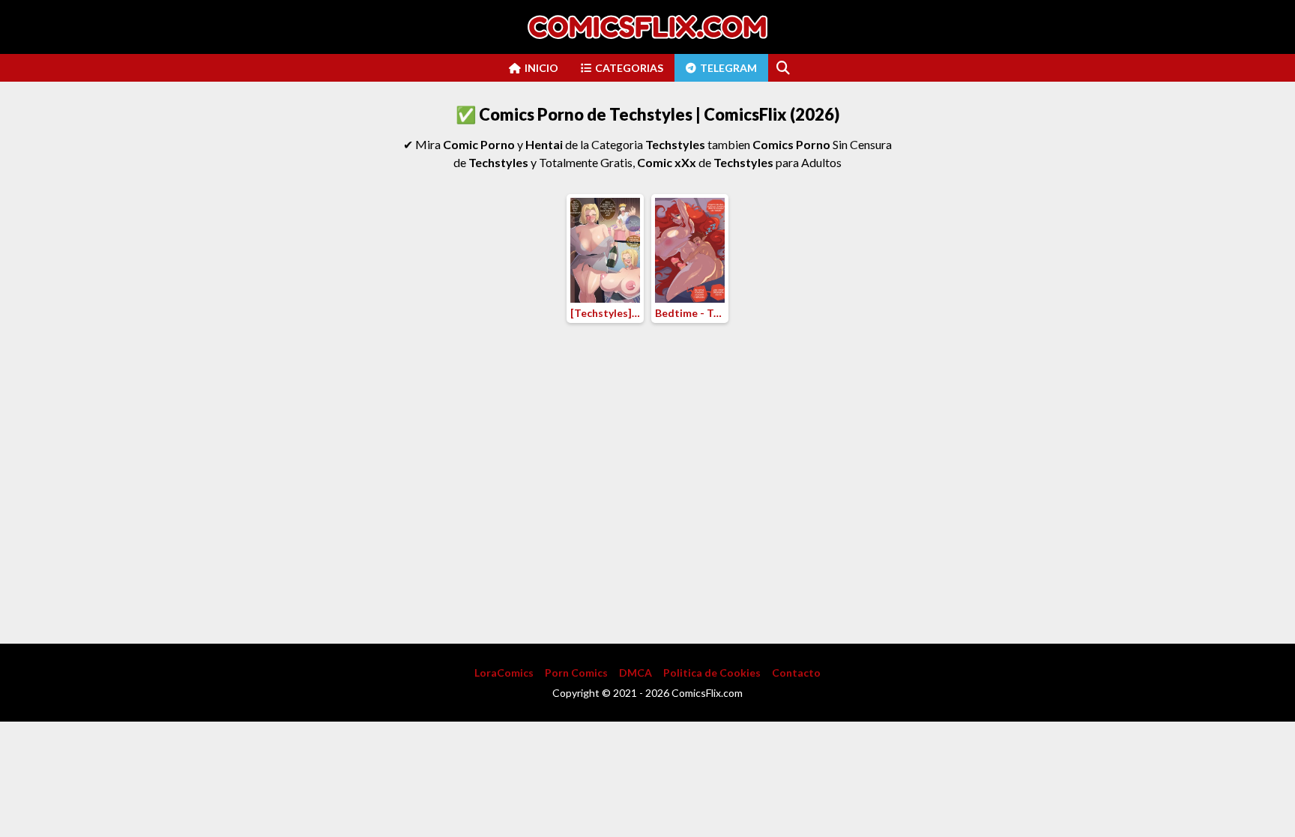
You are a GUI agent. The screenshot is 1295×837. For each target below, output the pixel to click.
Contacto (796, 672)
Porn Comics (576, 672)
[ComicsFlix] (647, 27)
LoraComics (504, 672)
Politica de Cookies (712, 672)
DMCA (635, 672)
